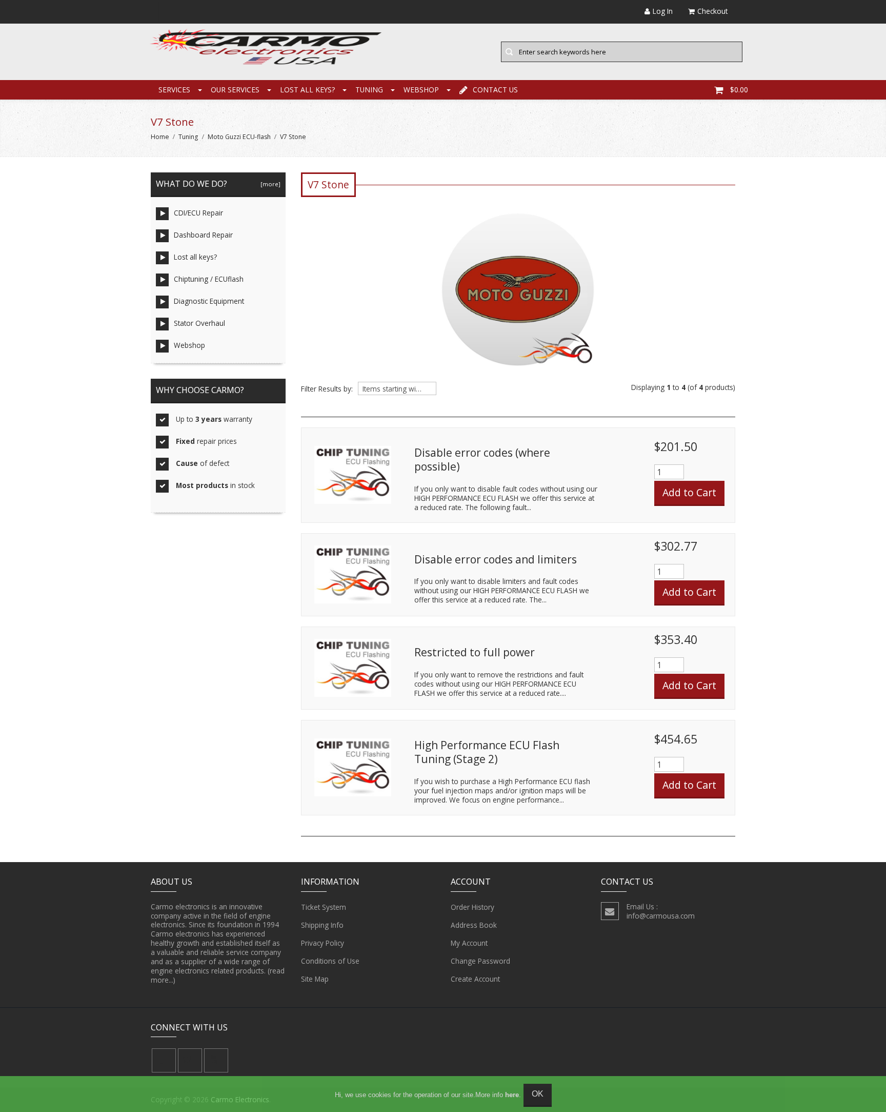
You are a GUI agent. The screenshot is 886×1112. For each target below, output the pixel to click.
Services (174, 89)
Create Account (475, 979)
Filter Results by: (327, 389)
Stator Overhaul (199, 323)
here (512, 1095)
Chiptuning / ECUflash (209, 279)
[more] (268, 184)
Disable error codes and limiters (495, 559)
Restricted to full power (474, 652)
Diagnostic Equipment (209, 301)
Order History (472, 907)
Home (160, 136)
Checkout (712, 11)
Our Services (235, 89)
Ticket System (323, 907)
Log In (663, 11)
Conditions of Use (330, 961)
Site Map (315, 979)
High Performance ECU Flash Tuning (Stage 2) (486, 752)
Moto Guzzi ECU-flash (239, 136)
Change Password (480, 961)
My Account (469, 943)
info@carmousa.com (661, 916)
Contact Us (495, 89)
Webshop (421, 89)
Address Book (474, 925)
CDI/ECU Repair (198, 213)
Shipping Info (322, 925)
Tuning (369, 89)
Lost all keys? (307, 89)
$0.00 (739, 89)
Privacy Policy (322, 943)
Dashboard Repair (203, 235)
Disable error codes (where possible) (482, 459)
